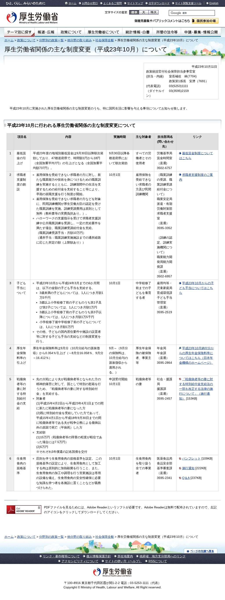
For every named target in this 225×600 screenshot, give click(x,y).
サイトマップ (135, 3)
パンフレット (191, 458)
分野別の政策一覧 (51, 40)
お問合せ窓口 (90, 3)
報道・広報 (46, 32)
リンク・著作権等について (61, 556)
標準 (134, 12)
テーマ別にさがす (19, 32)
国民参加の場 (205, 21)
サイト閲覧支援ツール (188, 3)
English (213, 3)
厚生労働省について (103, 32)
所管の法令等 (167, 32)
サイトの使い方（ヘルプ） (123, 561)
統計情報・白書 (137, 32)
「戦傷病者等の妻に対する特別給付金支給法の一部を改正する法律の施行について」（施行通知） (196, 388)
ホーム (72, 3)
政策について (71, 32)
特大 (153, 12)
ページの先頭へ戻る (200, 551)
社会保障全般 (104, 40)
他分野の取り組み (79, 40)
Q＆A (186, 478)
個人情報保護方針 (98, 556)
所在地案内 (125, 556)
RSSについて (158, 561)
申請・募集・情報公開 (201, 32)
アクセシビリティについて (80, 561)
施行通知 (188, 468)
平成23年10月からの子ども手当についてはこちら (196, 288)
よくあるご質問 (112, 3)
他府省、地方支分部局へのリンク (163, 556)
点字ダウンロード (159, 3)
